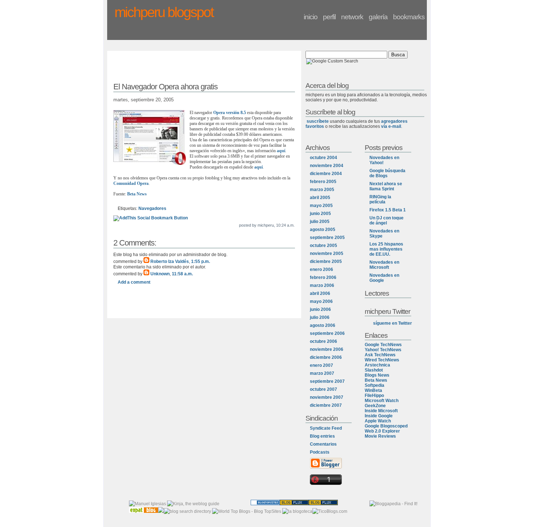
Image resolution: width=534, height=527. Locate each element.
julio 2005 (319, 221)
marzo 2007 (322, 373)
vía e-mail (391, 126)
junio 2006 (320, 309)
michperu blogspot (163, 12)
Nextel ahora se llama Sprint (385, 186)
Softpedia (374, 385)
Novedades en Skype (384, 233)
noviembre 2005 (326, 253)
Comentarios (323, 444)
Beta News (137, 193)
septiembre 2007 (327, 381)
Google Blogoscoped (386, 426)
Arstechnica (377, 365)
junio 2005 (320, 213)
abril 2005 (320, 197)
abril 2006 (320, 293)
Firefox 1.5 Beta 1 (387, 209)
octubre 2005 (323, 245)
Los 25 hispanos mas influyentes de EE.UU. (386, 249)
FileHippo (374, 395)
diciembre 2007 (326, 405)
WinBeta (373, 390)
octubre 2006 (323, 341)
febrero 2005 (323, 181)
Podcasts (319, 452)
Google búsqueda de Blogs (387, 173)
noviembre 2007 (326, 397)
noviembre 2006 (326, 349)
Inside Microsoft (381, 410)
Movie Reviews (380, 436)
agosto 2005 (322, 229)
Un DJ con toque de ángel (386, 220)
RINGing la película (380, 199)
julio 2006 (319, 317)
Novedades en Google (384, 278)
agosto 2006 (322, 325)
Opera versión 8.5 (229, 112)
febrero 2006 (323, 277)
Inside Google (379, 415)
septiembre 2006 (327, 333)
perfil (329, 17)
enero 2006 (321, 269)
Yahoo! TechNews (383, 349)
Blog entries (322, 436)
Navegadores (152, 208)
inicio (310, 17)
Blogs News (377, 375)
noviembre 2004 (326, 165)
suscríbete (318, 121)
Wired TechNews (382, 359)
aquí (281, 150)
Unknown (160, 273)
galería (378, 17)
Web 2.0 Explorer (382, 431)
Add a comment (134, 282)
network (352, 17)
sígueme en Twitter (392, 323)
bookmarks (409, 17)
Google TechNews (383, 344)
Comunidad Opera (131, 183)
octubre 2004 (323, 157)
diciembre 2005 (326, 261)
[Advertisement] (204, 68)
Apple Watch (378, 420)
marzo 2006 (322, 285)
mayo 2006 (321, 301)
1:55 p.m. (200, 261)
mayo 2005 (321, 205)
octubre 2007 (323, 389)
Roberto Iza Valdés (169, 261)
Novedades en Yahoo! (384, 160)
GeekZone (375, 405)
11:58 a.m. (182, 273)
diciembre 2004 (326, 173)
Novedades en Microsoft (384, 265)
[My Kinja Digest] (193, 503)
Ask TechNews (380, 354)
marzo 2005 (322, 189)
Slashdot (374, 370)
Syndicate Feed (326, 428)
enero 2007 (321, 365)
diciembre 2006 (326, 357)
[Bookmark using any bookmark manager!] (150, 217)
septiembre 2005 (327, 237)
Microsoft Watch (382, 400)
